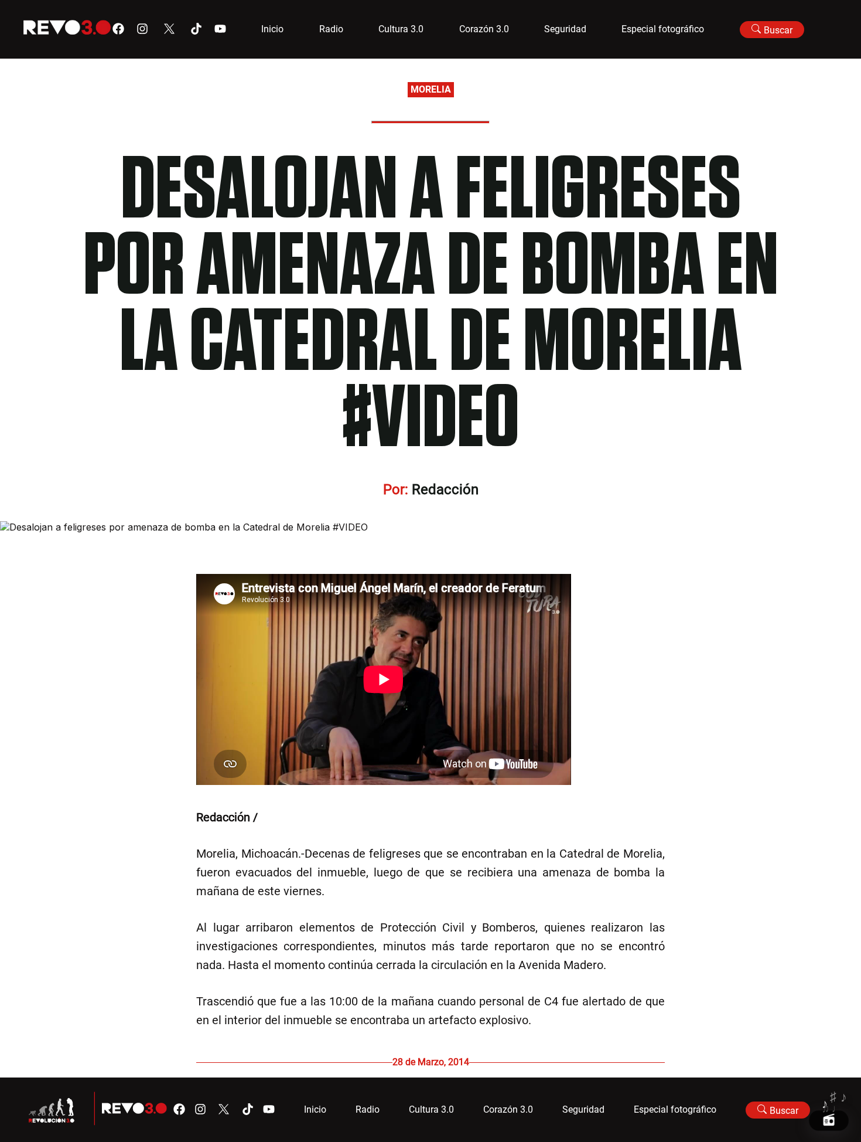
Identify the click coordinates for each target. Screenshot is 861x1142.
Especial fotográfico (662, 29)
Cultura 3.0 (400, 29)
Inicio (272, 29)
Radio (331, 29)
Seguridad (565, 29)
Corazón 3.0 (484, 29)
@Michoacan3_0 (303, 817)
